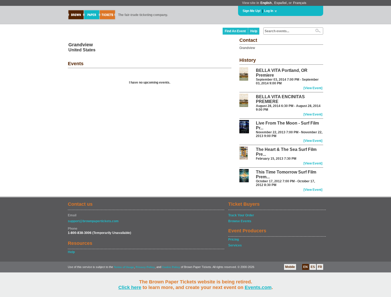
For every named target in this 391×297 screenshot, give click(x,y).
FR (320, 267)
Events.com (258, 287)
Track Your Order (241, 215)
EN (305, 267)
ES (313, 267)
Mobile (290, 267)
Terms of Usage (124, 267)
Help (253, 31)
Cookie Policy (171, 267)
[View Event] (312, 88)
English (266, 3)
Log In (268, 11)
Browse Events (239, 221)
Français (299, 3)
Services (235, 245)
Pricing (233, 239)
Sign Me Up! (252, 11)
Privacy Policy (145, 267)
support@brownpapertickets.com (93, 221)
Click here (129, 287)
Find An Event (235, 31)
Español (280, 3)
